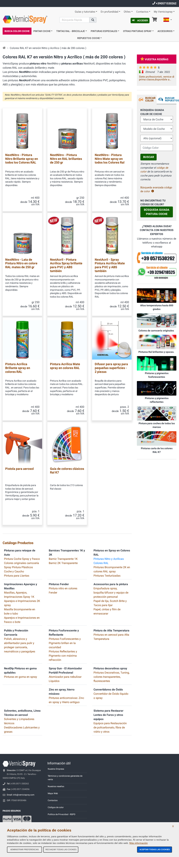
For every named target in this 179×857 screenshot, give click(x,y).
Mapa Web (53, 793)
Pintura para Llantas (16, 575)
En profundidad (109, 11)
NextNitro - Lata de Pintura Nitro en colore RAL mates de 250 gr (21, 263)
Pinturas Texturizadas (107, 575)
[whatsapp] (156, 272)
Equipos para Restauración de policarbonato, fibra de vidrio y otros (110, 727)
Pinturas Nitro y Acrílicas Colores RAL (109, 561)
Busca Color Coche (17, 31)
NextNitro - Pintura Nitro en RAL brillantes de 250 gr (66, 158)
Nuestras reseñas (56, 786)
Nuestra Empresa (56, 769)
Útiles (127, 11)
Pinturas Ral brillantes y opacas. (156, 351)
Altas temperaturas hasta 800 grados (156, 307)
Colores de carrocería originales (156, 330)
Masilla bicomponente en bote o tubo (19, 611)
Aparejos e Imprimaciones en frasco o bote (22, 620)
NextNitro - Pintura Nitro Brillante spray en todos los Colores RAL (21, 158)
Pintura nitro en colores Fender (63, 590)
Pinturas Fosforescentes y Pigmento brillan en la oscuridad (65, 643)
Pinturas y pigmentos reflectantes (157, 400)
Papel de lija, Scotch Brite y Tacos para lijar (110, 603)
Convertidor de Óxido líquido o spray (111, 696)
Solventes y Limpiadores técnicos (19, 721)
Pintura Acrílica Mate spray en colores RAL (65, 366)
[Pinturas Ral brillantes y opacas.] (156, 341)
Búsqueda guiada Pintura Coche (156, 212)
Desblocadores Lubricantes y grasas (22, 729)
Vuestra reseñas (156, 59)
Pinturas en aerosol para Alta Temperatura (111, 637)
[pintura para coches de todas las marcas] (156, 413)
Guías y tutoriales (85, 11)
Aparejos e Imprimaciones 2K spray (22, 603)
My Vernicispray (163, 11)
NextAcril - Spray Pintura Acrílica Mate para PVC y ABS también (110, 265)
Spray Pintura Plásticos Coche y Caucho (18, 569)
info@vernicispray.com (23, 795)
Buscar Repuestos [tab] (170, 99)
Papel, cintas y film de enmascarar (107, 611)
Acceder (142, 20)
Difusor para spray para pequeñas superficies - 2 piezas (111, 367)
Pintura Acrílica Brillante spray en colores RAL (17, 367)
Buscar (148, 157)
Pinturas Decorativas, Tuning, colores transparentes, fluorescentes (112, 677)
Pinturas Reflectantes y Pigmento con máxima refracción (63, 655)
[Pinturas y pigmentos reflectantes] (156, 388)
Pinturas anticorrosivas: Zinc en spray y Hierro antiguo (66, 700)
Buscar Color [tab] (150, 99)
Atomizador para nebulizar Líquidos (65, 679)
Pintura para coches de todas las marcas (157, 425)
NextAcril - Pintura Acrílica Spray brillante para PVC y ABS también (66, 265)
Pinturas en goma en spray (20, 676)
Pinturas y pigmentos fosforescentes (157, 375)
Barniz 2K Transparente (63, 563)
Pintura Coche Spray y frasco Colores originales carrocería (22, 561)
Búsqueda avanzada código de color (156, 189)
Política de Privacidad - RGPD (61, 814)
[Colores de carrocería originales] (156, 320)
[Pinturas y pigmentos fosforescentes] (156, 363)
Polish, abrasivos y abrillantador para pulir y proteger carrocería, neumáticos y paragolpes (19, 645)
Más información (138, 843)
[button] (168, 20)
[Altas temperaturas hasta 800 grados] (156, 295)
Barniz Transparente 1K (63, 559)
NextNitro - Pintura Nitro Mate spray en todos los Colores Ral (109, 158)
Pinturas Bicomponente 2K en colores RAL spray (112, 569)
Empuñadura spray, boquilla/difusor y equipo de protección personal (111, 592)
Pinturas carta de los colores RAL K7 (157, 450)
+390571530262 (165, 3)
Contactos (142, 11)
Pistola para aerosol (19, 469)
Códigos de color (56, 807)
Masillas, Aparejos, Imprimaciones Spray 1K (19, 594)
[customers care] (156, 257)
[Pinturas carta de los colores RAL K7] (156, 438)
